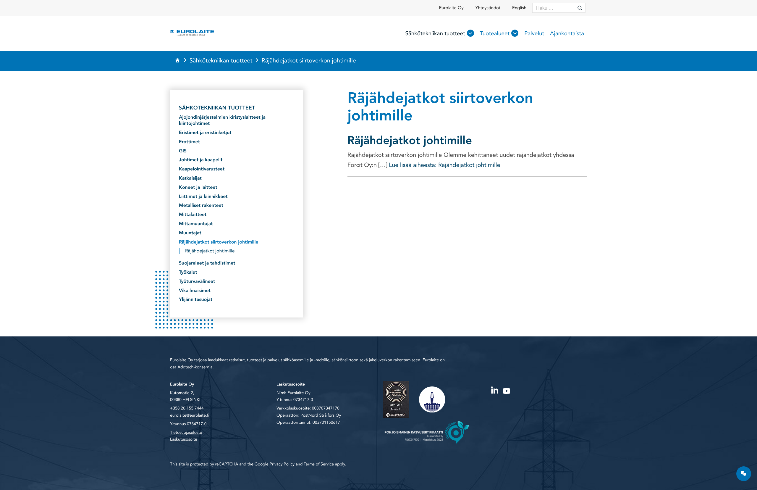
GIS (183, 151)
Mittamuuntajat (196, 224)
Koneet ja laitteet (198, 187)
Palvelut (534, 33)
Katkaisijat (190, 178)
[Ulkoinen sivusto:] (494, 390)
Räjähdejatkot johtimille (409, 140)
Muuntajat (190, 233)
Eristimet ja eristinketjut (205, 133)
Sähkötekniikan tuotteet (435, 33)
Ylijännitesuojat (195, 299)
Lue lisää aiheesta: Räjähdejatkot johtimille (443, 165)
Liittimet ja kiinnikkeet (203, 197)
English (519, 8)
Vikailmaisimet (195, 291)
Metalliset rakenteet (201, 205)
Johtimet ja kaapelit (200, 160)
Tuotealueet (495, 33)
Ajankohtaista (567, 33)
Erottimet (189, 142)
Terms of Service (319, 464)
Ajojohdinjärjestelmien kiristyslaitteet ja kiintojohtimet (222, 120)
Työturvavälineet (197, 281)
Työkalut (188, 272)
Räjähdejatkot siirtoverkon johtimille (218, 242)
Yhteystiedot (487, 8)
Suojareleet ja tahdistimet (207, 263)
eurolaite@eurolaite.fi (189, 415)
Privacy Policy (282, 464)
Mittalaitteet (192, 215)
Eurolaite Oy (451, 8)
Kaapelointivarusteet (201, 169)
